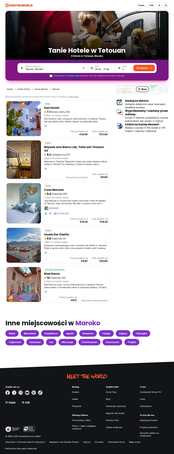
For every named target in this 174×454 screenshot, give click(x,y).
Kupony (86, 442)
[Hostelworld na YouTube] (27, 392)
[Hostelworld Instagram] (20, 392)
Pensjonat (76, 406)
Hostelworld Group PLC (150, 392)
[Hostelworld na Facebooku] (7, 392)
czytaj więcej (73, 97)
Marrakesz (30, 333)
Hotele (75, 399)
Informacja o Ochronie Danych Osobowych (25, 442)
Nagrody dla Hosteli (115, 413)
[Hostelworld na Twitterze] (14, 392)
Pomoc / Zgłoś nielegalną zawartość (84, 427)
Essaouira (88, 333)
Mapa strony (135, 442)
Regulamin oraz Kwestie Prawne (64, 442)
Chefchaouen (89, 342)
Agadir (70, 333)
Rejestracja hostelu (148, 420)
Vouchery (99, 442)
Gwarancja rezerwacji (116, 406)
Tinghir (132, 342)
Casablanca (51, 333)
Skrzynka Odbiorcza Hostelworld (149, 434)
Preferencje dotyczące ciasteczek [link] (21, 448)
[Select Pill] (159, 5)
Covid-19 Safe (63, 213)
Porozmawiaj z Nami (81, 420)
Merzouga (67, 342)
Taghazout (15, 342)
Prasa (142, 399)
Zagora (123, 333)
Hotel (47, 104)
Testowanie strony (116, 442)
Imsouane (35, 342)
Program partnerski (149, 427)
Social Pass (111, 392)
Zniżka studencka (114, 427)
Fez (51, 342)
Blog (108, 399)
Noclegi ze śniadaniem (54, 270)
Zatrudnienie (145, 406)
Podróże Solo (112, 420)
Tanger (106, 333)
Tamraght (141, 333)
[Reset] (83, 68)
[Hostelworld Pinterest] (34, 392)
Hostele (75, 392)
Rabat (12, 333)
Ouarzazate (112, 342)
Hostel (48, 143)
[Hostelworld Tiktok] (40, 392)
